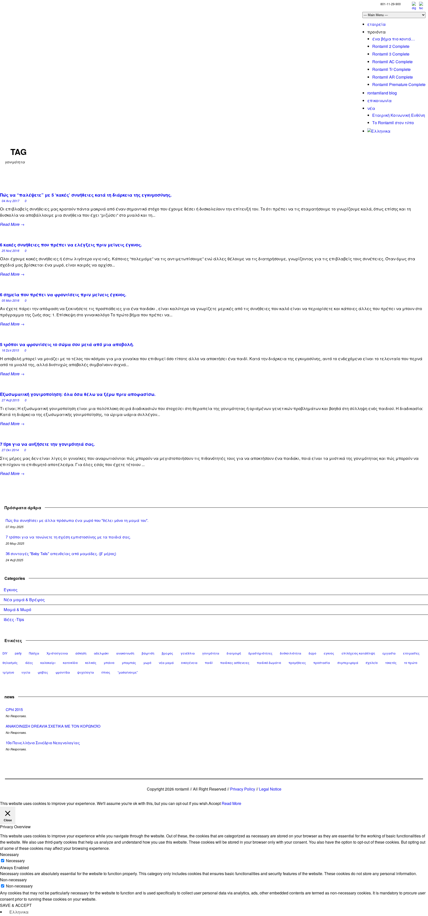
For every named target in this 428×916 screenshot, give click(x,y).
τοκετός (391, 662)
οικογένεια (189, 662)
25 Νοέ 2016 (10, 250)
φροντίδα (62, 672)
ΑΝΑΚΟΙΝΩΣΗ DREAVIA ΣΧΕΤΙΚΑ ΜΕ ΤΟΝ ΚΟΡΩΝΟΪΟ (53, 726)
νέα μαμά (166, 662)
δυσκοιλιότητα (290, 653)
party (18, 653)
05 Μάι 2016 (10, 300)
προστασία (321, 662)
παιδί (209, 662)
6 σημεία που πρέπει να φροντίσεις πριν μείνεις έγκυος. (63, 294)
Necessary (15, 860)
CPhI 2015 (14, 709)
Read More (231, 803)
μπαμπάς (129, 662)
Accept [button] (215, 803)
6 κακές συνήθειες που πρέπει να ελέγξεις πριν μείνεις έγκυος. (71, 245)
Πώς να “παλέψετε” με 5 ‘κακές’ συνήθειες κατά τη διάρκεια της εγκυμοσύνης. (86, 195)
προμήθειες (297, 662)
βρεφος (167, 653)
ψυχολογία (85, 672)
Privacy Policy (242, 789)
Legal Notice (270, 789)
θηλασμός (10, 662)
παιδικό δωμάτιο (269, 662)
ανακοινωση (125, 653)
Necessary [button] (9, 854)
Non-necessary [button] (13, 880)
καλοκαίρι (47, 662)
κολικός (90, 662)
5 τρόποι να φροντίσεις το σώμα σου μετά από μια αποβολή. (67, 344)
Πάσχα (34, 653)
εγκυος (329, 653)
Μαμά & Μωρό (17, 609)
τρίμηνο (8, 672)
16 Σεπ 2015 (10, 350)
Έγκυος (11, 589)
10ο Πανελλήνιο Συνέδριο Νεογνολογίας (43, 742)
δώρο (312, 653)
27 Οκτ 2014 (10, 450)
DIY (4, 653)
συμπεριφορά (347, 662)
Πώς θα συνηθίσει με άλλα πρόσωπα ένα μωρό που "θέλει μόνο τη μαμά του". (77, 520)
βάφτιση (148, 653)
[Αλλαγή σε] (378, 131)
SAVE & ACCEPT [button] (16, 905)
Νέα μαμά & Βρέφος (24, 599)
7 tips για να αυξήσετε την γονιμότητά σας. (47, 444)
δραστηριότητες (260, 653)
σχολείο (372, 662)
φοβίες (43, 672)
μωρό (147, 662)
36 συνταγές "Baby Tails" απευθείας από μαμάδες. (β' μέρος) (61, 553)
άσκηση (80, 653)
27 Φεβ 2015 (10, 400)
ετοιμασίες (411, 653)
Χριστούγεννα (57, 653)
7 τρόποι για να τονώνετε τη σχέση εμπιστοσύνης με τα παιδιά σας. (68, 536)
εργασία (389, 653)
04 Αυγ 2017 (10, 201)
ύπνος (105, 672)
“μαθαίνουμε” (128, 672)
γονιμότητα (210, 653)
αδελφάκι (101, 653)
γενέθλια (188, 653)
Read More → (12, 224)
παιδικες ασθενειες (234, 662)
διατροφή (234, 653)
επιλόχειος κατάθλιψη (358, 653)
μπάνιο (109, 662)
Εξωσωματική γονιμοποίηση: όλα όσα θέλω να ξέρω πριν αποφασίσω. (78, 394)
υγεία (26, 672)
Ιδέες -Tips (14, 619)
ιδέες (29, 662)
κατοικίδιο (70, 662)
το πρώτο (410, 662)
